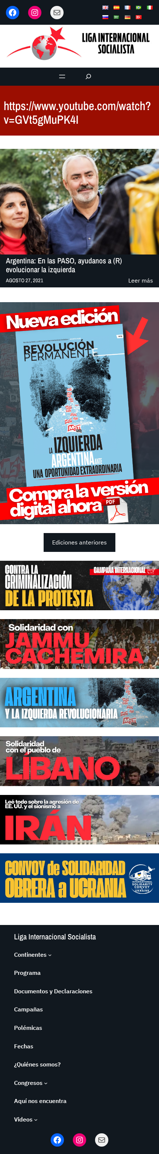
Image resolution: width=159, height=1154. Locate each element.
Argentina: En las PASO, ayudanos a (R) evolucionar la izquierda (64, 265)
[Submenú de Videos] (36, 1119)
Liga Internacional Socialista (55, 937)
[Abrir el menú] (62, 76)
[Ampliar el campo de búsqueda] (88, 77)
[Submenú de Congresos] (46, 1083)
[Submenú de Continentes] (50, 955)
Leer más (140, 281)
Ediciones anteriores (79, 542)
